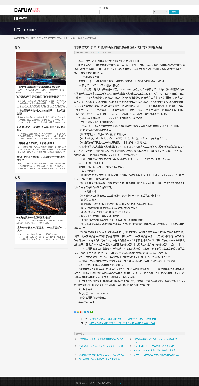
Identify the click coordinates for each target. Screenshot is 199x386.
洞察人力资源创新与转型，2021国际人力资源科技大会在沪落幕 (122, 323)
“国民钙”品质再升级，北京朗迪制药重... (36, 143)
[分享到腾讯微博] (85, 312)
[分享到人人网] (88, 312)
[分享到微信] (91, 312)
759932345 (117, 383)
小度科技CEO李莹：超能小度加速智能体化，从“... (101, 339)
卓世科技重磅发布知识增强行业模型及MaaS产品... (156, 355)
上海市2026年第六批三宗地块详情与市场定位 (38, 87)
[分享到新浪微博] (81, 312)
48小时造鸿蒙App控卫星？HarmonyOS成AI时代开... (155, 340)
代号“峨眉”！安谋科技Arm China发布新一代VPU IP (101, 347)
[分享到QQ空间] (78, 312)
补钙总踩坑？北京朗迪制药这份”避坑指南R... (39, 97)
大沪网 (27, 10)
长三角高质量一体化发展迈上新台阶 (33, 217)
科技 (33, 38)
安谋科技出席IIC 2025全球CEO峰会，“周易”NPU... (102, 355)
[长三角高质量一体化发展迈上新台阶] (41, 214)
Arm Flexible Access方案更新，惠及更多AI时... (155, 346)
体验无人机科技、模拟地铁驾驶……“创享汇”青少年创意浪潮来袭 (122, 319)
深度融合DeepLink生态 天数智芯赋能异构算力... (155, 350)
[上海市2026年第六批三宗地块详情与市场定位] (41, 84)
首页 (27, 38)
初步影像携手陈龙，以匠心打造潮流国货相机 (99, 359)
